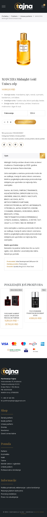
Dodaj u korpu (25, 122)
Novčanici (5, 430)
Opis (6, 155)
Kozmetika (5, 454)
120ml (32, 113)
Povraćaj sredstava (8, 494)
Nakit (3, 457)
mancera (11, 139)
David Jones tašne (8, 433)
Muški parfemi (6, 421)
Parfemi (14, 16)
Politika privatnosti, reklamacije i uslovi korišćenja (20, 488)
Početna (5, 16)
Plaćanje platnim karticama (12, 491)
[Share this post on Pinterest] (15, 144)
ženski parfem (40, 139)
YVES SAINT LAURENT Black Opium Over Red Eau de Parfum (11, 315)
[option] (23, 50)
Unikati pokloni (6, 467)
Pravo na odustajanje (9, 497)
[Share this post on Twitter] (9, 144)
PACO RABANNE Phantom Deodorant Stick (35, 313)
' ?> (6, 6)
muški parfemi (19, 139)
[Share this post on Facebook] (4, 144)
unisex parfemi (30, 139)
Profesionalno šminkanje (11, 470)
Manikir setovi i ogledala (10, 464)
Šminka (4, 427)
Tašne (3, 461)
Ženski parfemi (7, 418)
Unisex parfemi (26, 16)
